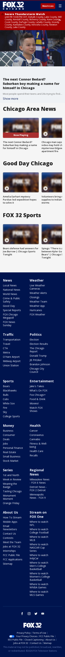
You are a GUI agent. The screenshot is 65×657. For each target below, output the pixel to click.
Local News (10, 285)
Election (34, 339)
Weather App (37, 306)
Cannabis (35, 439)
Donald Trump (38, 355)
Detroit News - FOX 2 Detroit (38, 488)
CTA (5, 348)
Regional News (37, 472)
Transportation (11, 339)
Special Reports (12, 310)
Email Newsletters (10, 527)
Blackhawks (10, 390)
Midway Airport (12, 361)
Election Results (39, 344)
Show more (10, 99)
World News (10, 294)
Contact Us (9, 533)
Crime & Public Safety (11, 300)
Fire (5, 407)
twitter (36, 613)
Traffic (8, 334)
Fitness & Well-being (38, 445)
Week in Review (12, 479)
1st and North (11, 475)
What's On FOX (38, 390)
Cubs (6, 399)
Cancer (34, 430)
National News (11, 289)
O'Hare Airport (11, 356)
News (7, 280)
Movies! (34, 403)
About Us (10, 512)
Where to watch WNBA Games (39, 585)
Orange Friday (11, 503)
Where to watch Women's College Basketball (40, 577)
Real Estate (9, 452)
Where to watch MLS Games (39, 593)
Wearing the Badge (10, 485)
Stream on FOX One (38, 514)
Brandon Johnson (40, 364)
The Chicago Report (37, 349)
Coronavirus (37, 435)
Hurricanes (36, 310)
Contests (8, 538)
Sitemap (7, 563)
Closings (34, 297)
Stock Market (10, 460)
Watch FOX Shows (36, 409)
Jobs (5, 443)
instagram (29, 613)
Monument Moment (9, 497)
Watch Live (48, 6)
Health (35, 425)
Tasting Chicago (12, 491)
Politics (36, 334)
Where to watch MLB (39, 538)
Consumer (9, 435)
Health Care (36, 451)
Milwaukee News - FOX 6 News (39, 481)
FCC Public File (11, 555)
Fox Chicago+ (38, 394)
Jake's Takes (37, 386)
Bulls (5, 394)
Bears (6, 386)
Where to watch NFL (39, 523)
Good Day (9, 306)
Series (8, 470)
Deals (6, 439)
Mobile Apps (10, 521)
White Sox (9, 403)
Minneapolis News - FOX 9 (38, 496)
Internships (9, 550)
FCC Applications (12, 559)
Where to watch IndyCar (39, 556)
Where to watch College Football (39, 531)
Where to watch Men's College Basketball (39, 566)
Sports (8, 381)
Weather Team (38, 301)
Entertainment (42, 381)
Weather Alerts (38, 293)
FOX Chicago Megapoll (10, 316)
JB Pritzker (36, 360)
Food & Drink (37, 399)
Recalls (34, 455)
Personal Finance (13, 448)
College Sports (11, 416)
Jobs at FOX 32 (11, 546)
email (43, 613)
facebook (22, 613)
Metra (6, 352)
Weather (37, 280)
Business (8, 430)
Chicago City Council (37, 370)
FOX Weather (37, 314)
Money (8, 425)
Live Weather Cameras (37, 287)
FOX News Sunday (9, 323)
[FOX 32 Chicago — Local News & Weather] (13, 5)
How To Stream (12, 517)
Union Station (11, 365)
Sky (5, 412)
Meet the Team (12, 542)
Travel (6, 344)
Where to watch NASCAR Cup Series (39, 547)
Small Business (11, 456)
